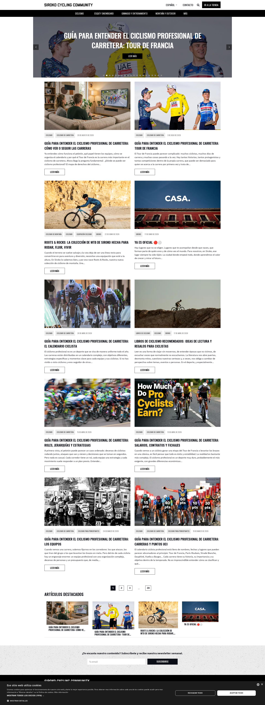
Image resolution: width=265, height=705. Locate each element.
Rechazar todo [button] (195, 693)
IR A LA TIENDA (211, 5)
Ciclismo (49, 135)
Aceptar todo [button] (236, 693)
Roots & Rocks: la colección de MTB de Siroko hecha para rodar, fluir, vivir (157, 632)
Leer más (132, 56)
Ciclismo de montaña (54, 234)
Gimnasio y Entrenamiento (135, 13)
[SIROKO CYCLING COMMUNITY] (68, 5)
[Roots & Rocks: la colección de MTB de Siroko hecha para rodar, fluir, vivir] (87, 205)
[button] (174, 5)
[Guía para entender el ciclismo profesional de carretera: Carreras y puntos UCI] (178, 501)
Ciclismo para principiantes (88, 531)
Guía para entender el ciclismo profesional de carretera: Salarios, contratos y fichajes (177, 443)
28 (148, 587)
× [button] (262, 684)
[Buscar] (198, 5)
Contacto (188, 5)
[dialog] (132, 693)
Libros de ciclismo (143, 333)
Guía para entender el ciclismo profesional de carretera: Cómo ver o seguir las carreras (86, 146)
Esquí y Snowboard (104, 13)
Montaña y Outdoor (166, 13)
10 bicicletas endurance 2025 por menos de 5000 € (132, 40)
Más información (61, 692)
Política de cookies (46, 692)
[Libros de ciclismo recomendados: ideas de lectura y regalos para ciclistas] (178, 304)
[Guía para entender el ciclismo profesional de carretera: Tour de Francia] (178, 106)
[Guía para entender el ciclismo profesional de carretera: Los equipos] (87, 501)
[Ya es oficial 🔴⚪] (178, 205)
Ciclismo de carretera (65, 135)
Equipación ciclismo (84, 234)
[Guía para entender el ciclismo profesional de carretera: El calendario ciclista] (87, 304)
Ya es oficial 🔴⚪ (148, 242)
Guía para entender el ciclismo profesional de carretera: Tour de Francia (112, 633)
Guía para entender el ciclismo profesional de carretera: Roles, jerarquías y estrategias (86, 443)
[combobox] (258, 684)
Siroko (98, 234)
